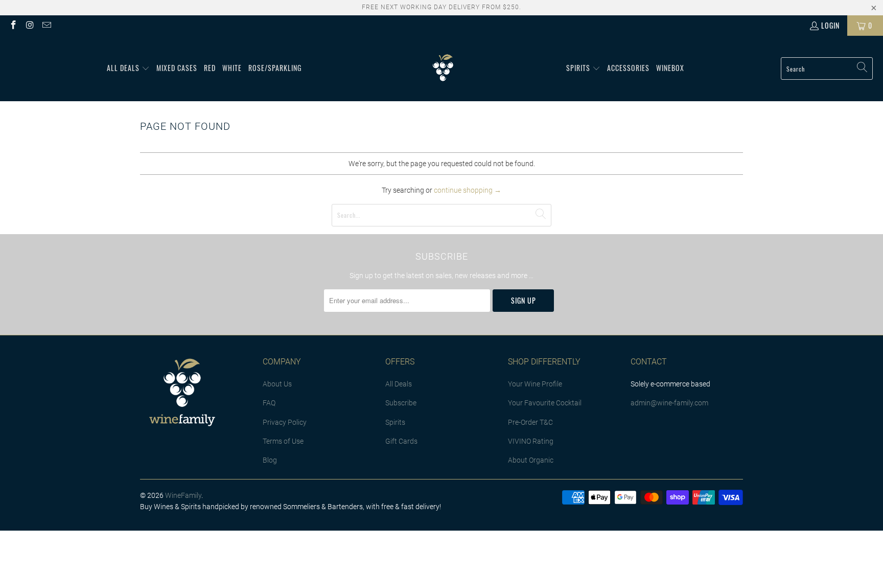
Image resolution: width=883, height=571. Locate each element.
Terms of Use (283, 441)
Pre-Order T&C (530, 422)
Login (830, 25)
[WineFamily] (443, 68)
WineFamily (183, 495)
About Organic (530, 460)
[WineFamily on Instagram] (30, 25)
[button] (128, 68)
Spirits (395, 422)
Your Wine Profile (535, 384)
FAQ (269, 403)
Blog (270, 460)
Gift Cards (401, 441)
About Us (277, 384)
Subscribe (400, 403)
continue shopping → (467, 190)
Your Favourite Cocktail (545, 403)
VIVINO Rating (530, 441)
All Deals (398, 384)
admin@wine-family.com (669, 403)
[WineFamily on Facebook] (13, 25)
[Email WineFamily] (46, 25)
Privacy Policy (285, 422)
